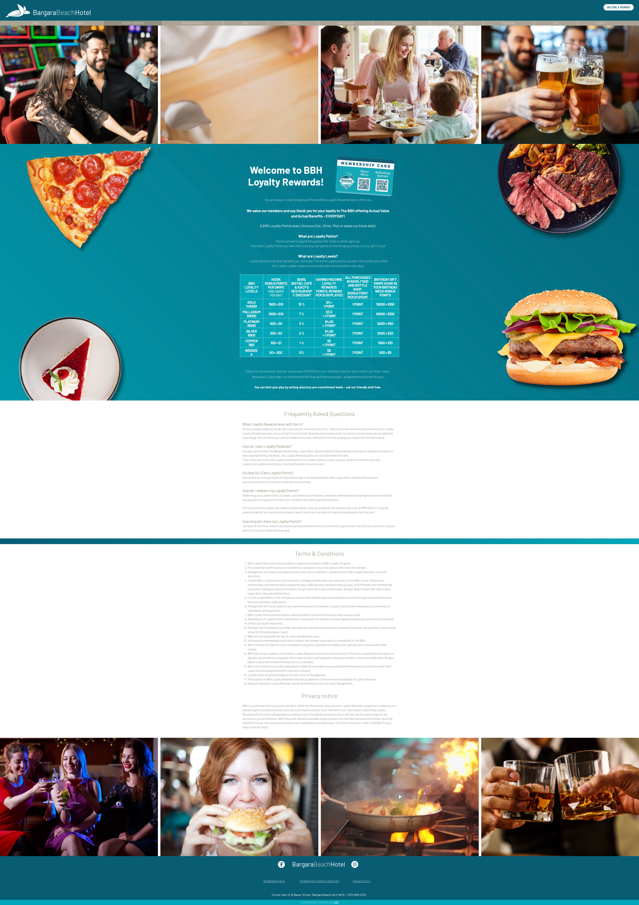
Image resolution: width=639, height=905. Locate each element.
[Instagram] (354, 864)
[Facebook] (281, 864)
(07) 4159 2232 (357, 895)
